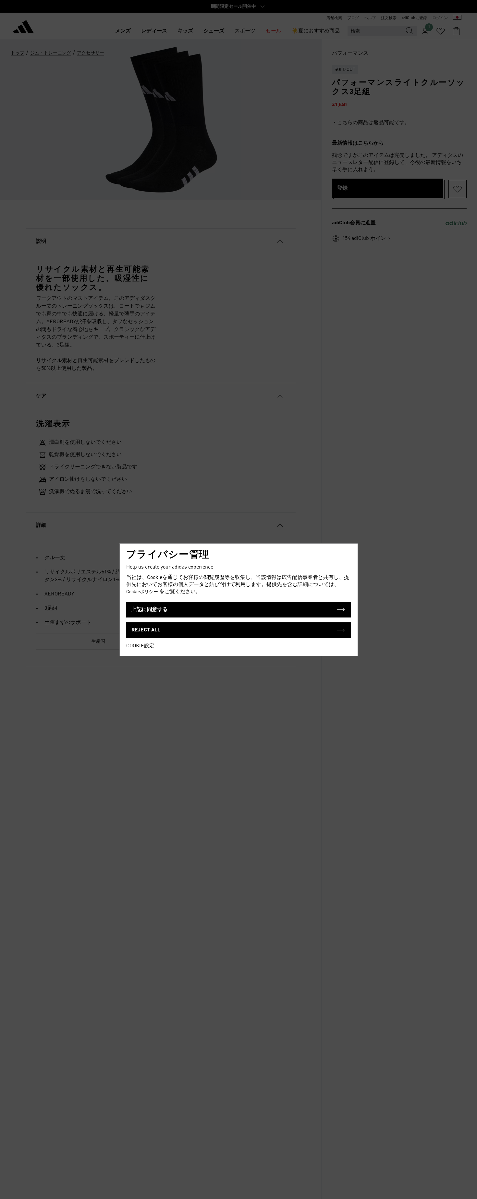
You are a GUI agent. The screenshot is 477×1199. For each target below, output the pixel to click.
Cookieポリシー (142, 592)
